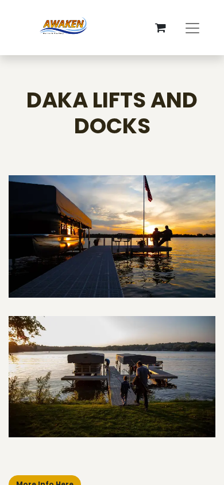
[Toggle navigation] (192, 27)
